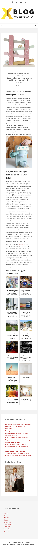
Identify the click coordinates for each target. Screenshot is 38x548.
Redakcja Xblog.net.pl (20, 73)
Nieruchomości (8, 524)
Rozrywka (19, 85)
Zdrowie (6, 531)
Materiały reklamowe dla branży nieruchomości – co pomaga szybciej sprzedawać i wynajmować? (16, 447)
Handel (6, 520)
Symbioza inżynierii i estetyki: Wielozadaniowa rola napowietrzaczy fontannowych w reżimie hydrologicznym (18, 453)
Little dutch (22, 244)
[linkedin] (21, 1)
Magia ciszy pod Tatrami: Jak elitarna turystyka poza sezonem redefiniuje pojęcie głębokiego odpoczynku (18, 440)
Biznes (6, 513)
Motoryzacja (7, 522)
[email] (25, 1)
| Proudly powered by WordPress (24, 544)
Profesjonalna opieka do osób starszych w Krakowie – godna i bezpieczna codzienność (18, 426)
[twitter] (16, 1)
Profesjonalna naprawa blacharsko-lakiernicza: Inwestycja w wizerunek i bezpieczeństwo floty (17, 433)
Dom (5, 515)
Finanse (6, 518)
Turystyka (7, 529)
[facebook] (12, 1)
